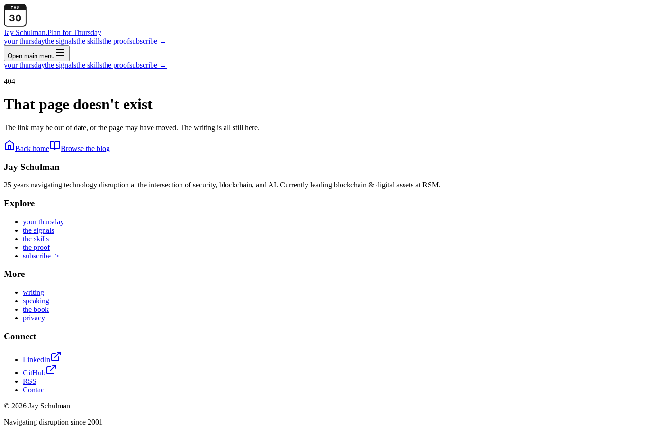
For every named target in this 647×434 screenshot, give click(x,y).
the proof (115, 41)
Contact (34, 390)
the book (36, 309)
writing (33, 292)
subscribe (148, 41)
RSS (29, 381)
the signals (60, 41)
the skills (89, 41)
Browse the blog (85, 148)
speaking (36, 301)
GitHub (34, 373)
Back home (32, 148)
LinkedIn (36, 359)
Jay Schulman (25, 32)
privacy (34, 318)
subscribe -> (41, 256)
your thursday (24, 41)
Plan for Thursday (74, 32)
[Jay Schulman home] (15, 24)
